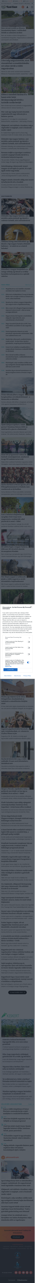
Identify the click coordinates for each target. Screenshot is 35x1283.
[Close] (31, 607)
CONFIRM (10, 669)
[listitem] (17, 638)
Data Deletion (8, 675)
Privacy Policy (27, 675)
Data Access (17, 675)
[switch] (28, 642)
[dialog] (17, 641)
